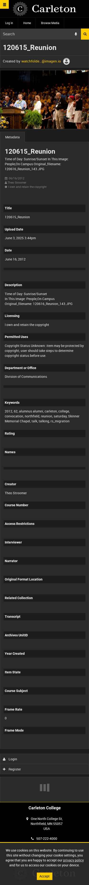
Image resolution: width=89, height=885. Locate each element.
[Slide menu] (4, 4)
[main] (44, 421)
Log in (9, 23)
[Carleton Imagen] (44, 8)
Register (14, 769)
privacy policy (73, 860)
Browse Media (50, 23)
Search (85, 34)
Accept (44, 876)
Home (27, 23)
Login (12, 759)
